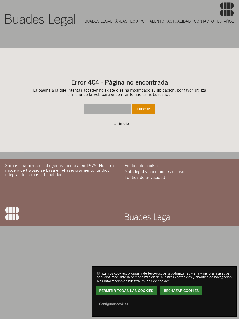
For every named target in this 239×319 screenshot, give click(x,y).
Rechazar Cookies (181, 290)
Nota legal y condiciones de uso (154, 171)
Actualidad (179, 21)
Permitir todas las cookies (126, 290)
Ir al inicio (119, 123)
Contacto (204, 21)
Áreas (121, 21)
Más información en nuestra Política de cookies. (134, 281)
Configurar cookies (113, 303)
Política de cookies (142, 165)
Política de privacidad (145, 177)
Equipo (137, 21)
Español (225, 21)
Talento (156, 21)
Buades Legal (98, 21)
